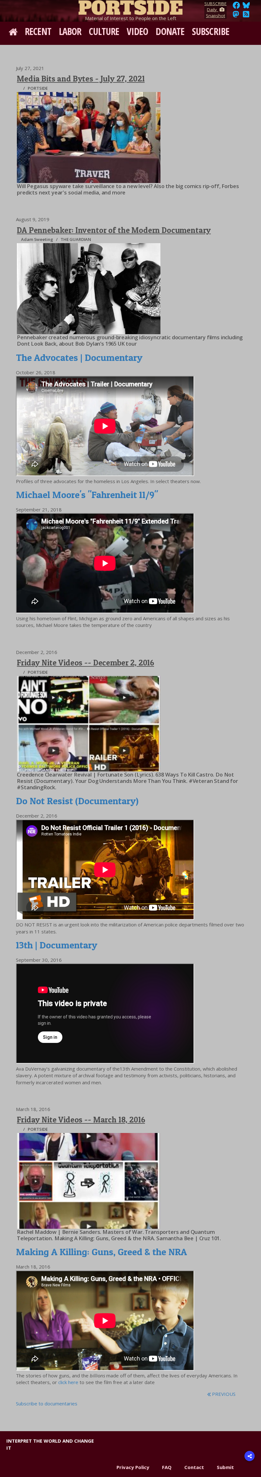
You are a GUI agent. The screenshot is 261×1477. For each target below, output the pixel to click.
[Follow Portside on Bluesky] (247, 7)
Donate (170, 31)
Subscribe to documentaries (46, 1403)
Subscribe (210, 31)
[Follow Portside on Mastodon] (235, 16)
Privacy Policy (132, 1467)
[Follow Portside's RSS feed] (246, 16)
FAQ (167, 1467)
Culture (104, 31)
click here (68, 1382)
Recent (38, 31)
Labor (70, 31)
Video (137, 31)
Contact (194, 1467)
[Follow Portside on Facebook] (236, 7)
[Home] (130, 6)
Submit (225, 1467)
